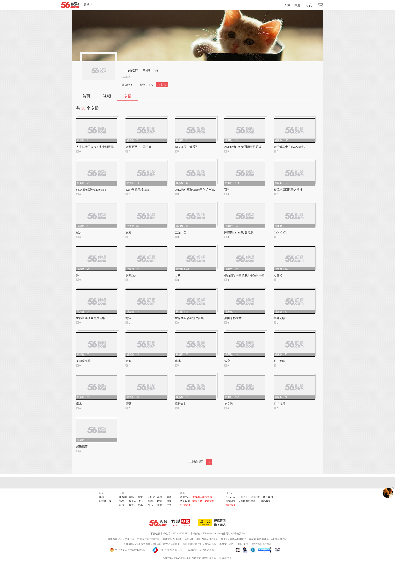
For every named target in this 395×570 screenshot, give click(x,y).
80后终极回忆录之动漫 (288, 189)
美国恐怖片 (83, 361)
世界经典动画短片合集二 (92, 318)
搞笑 (121, 501)
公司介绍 (243, 497)
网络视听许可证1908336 (121, 539)
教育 (131, 505)
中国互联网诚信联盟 (148, 539)
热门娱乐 (279, 403)
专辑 (127, 96)
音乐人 (132, 501)
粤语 (169, 497)
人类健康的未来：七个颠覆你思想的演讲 (102, 146)
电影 (131, 497)
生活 (140, 501)
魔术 (79, 403)
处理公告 (210, 501)
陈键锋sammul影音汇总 (238, 232)
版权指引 (231, 505)
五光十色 (180, 232)
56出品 (151, 497)
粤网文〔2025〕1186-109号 (234, 544)
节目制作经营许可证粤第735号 (199, 544)
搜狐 (212, 522)
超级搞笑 (82, 446)
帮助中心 (185, 497)
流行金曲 (180, 403)
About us (230, 497)
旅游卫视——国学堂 (138, 146)
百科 (227, 189)
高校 (159, 497)
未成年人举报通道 (202, 497)
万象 (178, 275)
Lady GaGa (280, 232)
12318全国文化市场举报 (201, 549)
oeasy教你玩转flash (137, 189)
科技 (121, 505)
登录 (288, 5)
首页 (86, 96)
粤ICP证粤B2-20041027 (233, 539)
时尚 (159, 501)
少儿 (150, 505)
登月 (79, 232)
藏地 (178, 361)
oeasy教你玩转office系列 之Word (195, 189)
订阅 (163, 84)
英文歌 (228, 403)
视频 (107, 96)
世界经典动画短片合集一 (191, 318)
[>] (310, 5)
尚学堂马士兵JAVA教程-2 (290, 146)
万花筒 (278, 275)
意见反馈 (185, 501)
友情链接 (231, 501)
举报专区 (197, 501)
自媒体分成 (105, 501)
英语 (128, 403)
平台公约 (185, 505)
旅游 (128, 232)
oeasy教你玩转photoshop (91, 189)
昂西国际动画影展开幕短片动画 (244, 275)
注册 (297, 5)
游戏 (128, 361)
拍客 (169, 505)
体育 (227, 361)
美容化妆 (279, 318)
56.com (70, 6)
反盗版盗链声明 (247, 501)
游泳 (128, 318)
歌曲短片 (131, 275)
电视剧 (123, 497)
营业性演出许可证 (262, 544)
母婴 (159, 505)
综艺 (140, 497)
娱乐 (169, 501)
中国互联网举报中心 (171, 549)
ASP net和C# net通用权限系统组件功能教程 (251, 146)
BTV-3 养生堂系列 (186, 146)
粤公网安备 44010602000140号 (131, 549)
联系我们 (255, 497)
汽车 (140, 505)
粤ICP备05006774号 (207, 539)
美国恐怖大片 (233, 318)
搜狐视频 (182, 522)
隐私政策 (266, 501)
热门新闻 (279, 361)
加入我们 (268, 497)
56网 (158, 523)
